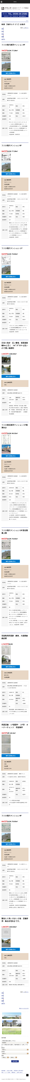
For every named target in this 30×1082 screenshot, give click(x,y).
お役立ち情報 (9, 1070)
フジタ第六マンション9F (12, 816)
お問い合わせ (19, 1072)
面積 (3, 31)
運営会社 (13, 1072)
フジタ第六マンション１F (12, 248)
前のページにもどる (23, 1008)
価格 (3, 28)
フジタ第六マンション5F (12, 145)
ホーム (27, 20)
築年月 (3, 39)
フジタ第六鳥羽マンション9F (13, 45)
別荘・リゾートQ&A (6, 1072)
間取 (3, 34)
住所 (3, 36)
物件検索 (3, 1070)
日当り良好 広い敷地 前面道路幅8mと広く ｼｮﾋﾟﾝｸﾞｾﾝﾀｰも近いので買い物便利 (15, 345)
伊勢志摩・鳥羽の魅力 (18, 1070)
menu (15, 1)
